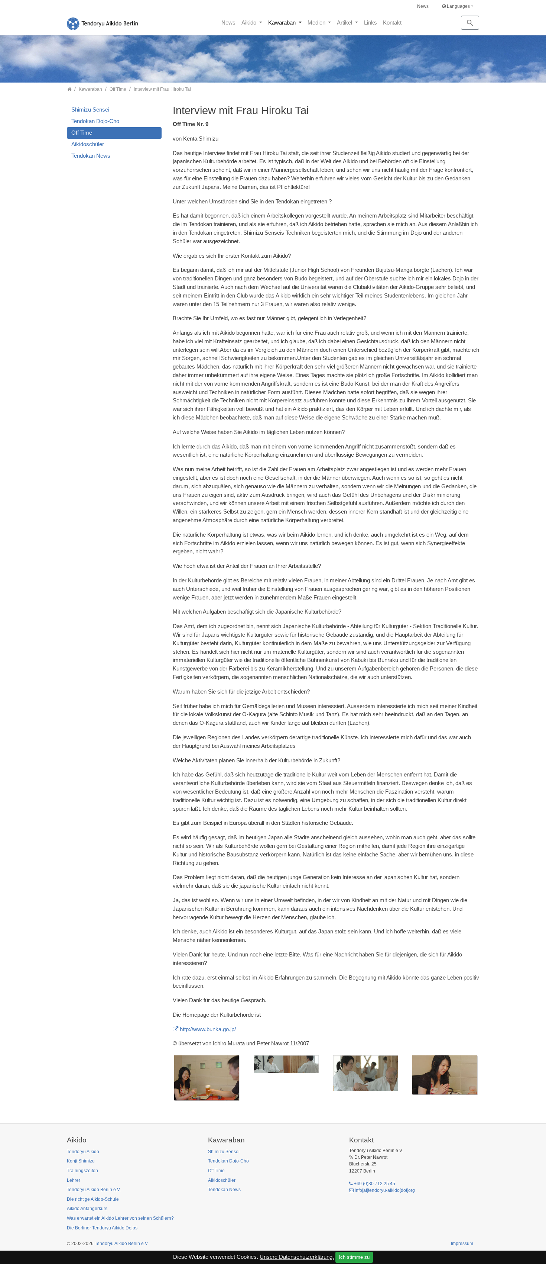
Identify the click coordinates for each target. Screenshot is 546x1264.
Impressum (462, 1243)
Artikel (345, 22)
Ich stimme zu (354, 1257)
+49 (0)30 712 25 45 (374, 1183)
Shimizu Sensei (90, 109)
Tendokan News (90, 155)
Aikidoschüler (87, 144)
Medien (317, 22)
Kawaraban (282, 22)
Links (370, 22)
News (423, 6)
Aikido (249, 22)
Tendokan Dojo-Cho (95, 121)
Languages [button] (458, 6)
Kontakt (392, 22)
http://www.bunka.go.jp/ (208, 1029)
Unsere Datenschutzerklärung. (297, 1257)
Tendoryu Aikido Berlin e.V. (122, 1243)
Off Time (81, 132)
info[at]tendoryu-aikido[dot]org (385, 1190)
